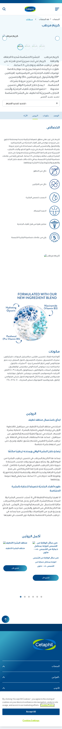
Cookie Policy (47, 705)
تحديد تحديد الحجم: (50, 96)
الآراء (26, 116)
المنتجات (56, 666)
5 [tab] (37, 596)
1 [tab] (20, 596)
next (57, 38)
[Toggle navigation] (57, 9)
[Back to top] (6, 619)
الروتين (35, 116)
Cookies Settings (31, 720)
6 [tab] (41, 596)
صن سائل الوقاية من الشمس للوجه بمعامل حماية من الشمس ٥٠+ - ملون (46, 562)
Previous (4, 38)
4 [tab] (33, 596)
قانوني (57, 688)
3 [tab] (29, 596)
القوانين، (56, 677)
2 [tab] (24, 596)
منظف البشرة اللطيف (15, 548)
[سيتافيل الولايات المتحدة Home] (30, 9)
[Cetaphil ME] (44, 644)
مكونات (46, 116)
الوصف (56, 116)
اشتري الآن (15, 568)
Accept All (31, 712)
